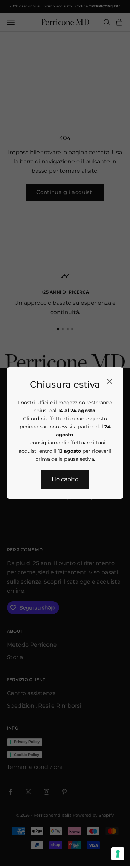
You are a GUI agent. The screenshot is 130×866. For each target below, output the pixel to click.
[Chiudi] (109, 381)
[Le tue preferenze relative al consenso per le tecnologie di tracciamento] (117, 853)
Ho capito (65, 479)
